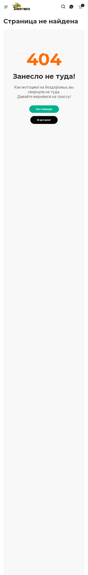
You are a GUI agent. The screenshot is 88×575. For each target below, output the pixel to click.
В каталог (44, 120)
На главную (44, 109)
